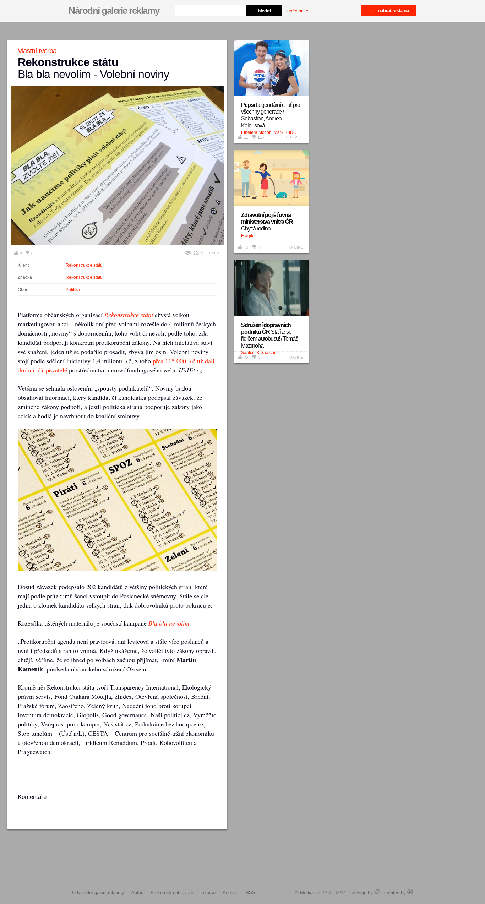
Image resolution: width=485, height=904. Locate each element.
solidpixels (410, 891)
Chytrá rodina (267, 222)
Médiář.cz (310, 892)
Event (215, 253)
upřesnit (295, 10)
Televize (294, 137)
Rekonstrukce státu (84, 265)
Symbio (377, 891)
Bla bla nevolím (168, 623)
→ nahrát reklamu (389, 10)
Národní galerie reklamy (114, 10)
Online (296, 247)
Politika (73, 289)
